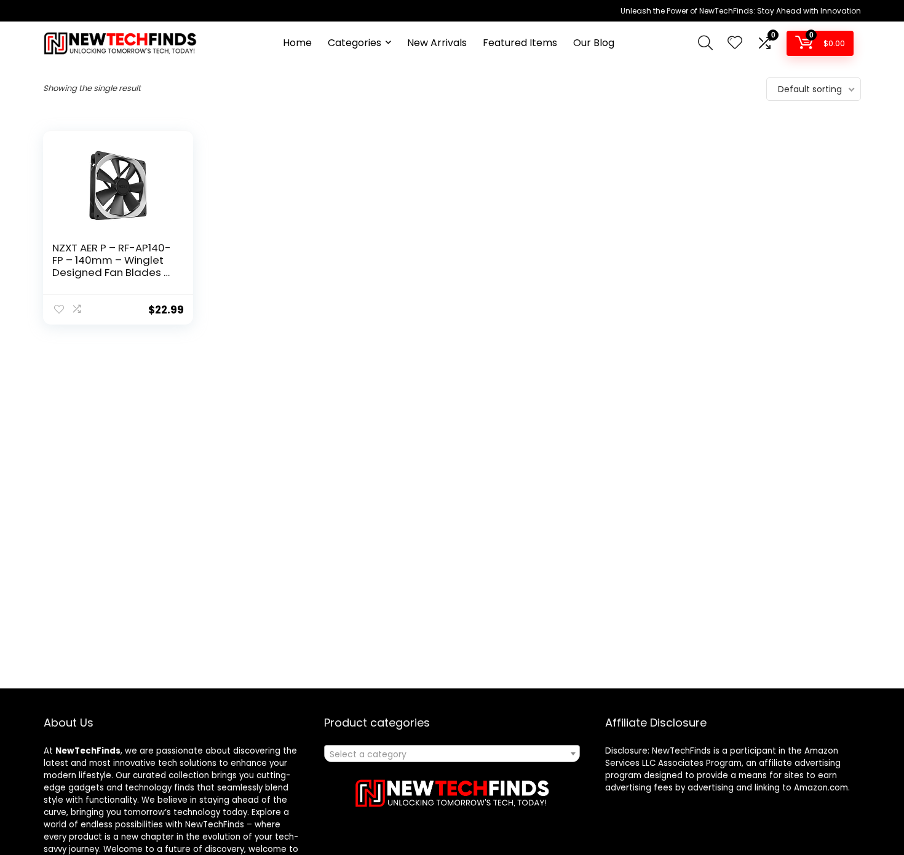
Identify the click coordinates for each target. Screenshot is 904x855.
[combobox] (451, 753)
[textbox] (452, 754)
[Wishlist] (735, 43)
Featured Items (520, 43)
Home (297, 43)
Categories (354, 43)
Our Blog (593, 43)
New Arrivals (437, 43)
